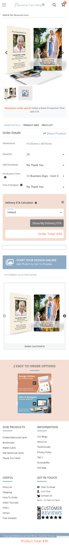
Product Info (31, 125)
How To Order (10, 497)
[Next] (62, 52)
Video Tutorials (10, 502)
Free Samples (10, 518)
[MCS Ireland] (30, 5)
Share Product (56, 133)
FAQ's (6, 507)
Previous (4, 316)
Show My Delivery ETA (46, 223)
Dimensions (9, 143)
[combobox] (45, 155)
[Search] (54, 4)
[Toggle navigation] (5, 4)
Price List (47, 125)
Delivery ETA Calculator (19, 202)
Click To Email (48, 487)
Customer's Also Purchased (20, 274)
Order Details (12, 125)
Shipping (7, 492)
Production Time (11, 173)
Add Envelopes (10, 164)
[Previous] (6, 52)
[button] (35, 202)
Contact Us (46, 495)
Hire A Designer (11, 184)
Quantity (7, 154)
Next (64, 316)
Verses (6, 512)
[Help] (4, 177)
